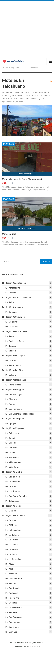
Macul (12, 564)
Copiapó (13, 312)
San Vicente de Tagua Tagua (21, 414)
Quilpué (12, 452)
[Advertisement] (27, 29)
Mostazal (13, 399)
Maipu (12, 569)
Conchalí (13, 520)
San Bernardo (15, 617)
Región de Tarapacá (15, 418)
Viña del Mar (14, 467)
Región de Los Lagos (15, 356)
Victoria (12, 351)
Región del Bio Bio (14, 472)
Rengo (12, 404)
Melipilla (13, 574)
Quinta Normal (15, 608)
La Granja (13, 544)
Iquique (12, 423)
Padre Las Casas (16, 341)
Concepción (14, 482)
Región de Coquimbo (15, 317)
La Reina (13, 554)
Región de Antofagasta (16, 283)
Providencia (14, 588)
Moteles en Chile (33, 646)
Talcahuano (8, 144)
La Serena (13, 326)
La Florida (13, 540)
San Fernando (15, 409)
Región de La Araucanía (16, 331)
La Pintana (13, 549)
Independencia (16, 530)
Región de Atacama (14, 307)
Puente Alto (14, 598)
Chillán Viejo (14, 477)
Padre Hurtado (15, 578)
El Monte (13, 525)
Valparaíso (14, 457)
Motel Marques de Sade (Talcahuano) (22, 179)
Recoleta (13, 612)
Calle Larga (14, 433)
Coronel (12, 486)
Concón (12, 438)
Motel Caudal (9, 234)
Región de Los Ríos (14, 370)
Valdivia (12, 375)
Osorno (12, 360)
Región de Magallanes (16, 380)
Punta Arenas (15, 385)
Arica (11, 302)
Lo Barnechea (15, 559)
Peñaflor (13, 583)
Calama (12, 293)
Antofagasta (14, 288)
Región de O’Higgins (15, 390)
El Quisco (13, 443)
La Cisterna (14, 535)
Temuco (12, 346)
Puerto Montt (15, 365)
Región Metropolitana (15, 515)
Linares (12, 511)
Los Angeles (14, 491)
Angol (11, 336)
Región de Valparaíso (15, 428)
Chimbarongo (15, 394)
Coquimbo (14, 322)
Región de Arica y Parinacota (19, 297)
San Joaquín (14, 622)
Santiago (13, 632)
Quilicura (13, 603)
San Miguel (14, 627)
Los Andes (14, 448)
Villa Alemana (15, 462)
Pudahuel (13, 593)
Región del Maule (13, 506)
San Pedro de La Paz (18, 496)
